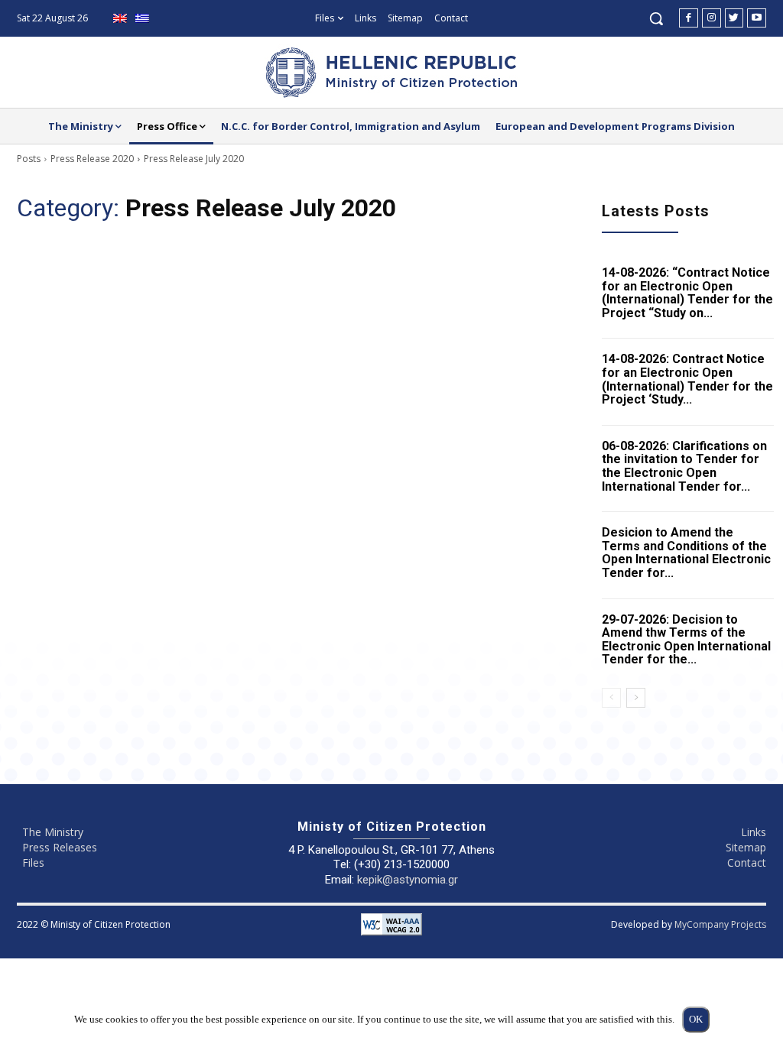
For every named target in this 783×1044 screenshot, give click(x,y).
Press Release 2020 (92, 158)
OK (696, 1019)
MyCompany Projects (720, 924)
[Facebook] (688, 18)
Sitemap (746, 847)
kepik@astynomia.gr (407, 880)
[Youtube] (756, 18)
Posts (29, 158)
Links (753, 832)
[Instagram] (711, 18)
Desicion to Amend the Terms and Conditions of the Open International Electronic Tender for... (686, 552)
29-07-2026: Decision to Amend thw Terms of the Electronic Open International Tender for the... (686, 639)
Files (33, 862)
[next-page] (635, 698)
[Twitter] (734, 18)
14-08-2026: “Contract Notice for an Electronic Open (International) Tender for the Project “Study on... (687, 292)
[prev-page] (611, 698)
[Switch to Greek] (144, 18)
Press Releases (59, 847)
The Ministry (52, 832)
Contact (746, 862)
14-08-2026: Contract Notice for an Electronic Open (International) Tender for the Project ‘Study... (687, 379)
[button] (656, 18)
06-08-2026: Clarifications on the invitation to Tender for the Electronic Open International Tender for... (684, 466)
